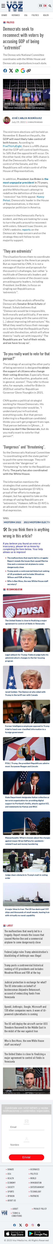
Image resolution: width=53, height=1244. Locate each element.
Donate (4, 15)
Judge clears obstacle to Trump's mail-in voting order (26, 876)
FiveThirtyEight (12, 146)
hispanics (16, 15)
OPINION (11, 1196)
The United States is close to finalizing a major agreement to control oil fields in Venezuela (26, 622)
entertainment (37, 1187)
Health (46, 15)
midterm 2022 (12, 522)
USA (25, 15)
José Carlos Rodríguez (27, 118)
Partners (34, 1196)
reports (26, 229)
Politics (10, 22)
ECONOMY (11, 1183)
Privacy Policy (40, 1209)
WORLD (33, 1178)
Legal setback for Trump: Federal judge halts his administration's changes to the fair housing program (26, 657)
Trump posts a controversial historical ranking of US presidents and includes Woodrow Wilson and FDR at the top (28, 574)
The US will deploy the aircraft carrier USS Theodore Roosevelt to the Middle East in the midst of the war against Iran (26, 1028)
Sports (11, 1192)
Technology (35, 1192)
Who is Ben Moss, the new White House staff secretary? (27, 582)
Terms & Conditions (17, 1214)
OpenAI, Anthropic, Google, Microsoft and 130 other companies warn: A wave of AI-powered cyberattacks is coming (25, 1011)
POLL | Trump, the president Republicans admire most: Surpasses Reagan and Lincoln (27, 765)
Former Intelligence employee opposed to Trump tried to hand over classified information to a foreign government (27, 729)
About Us (12, 1201)
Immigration (36, 1183)
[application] (26, 1080)
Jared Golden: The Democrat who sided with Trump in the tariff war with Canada (25, 693)
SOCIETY (11, 1187)
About (15, 1209)
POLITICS (35, 15)
